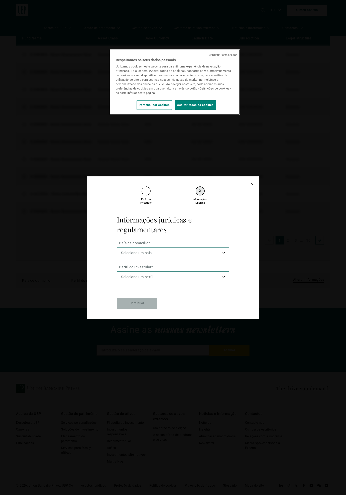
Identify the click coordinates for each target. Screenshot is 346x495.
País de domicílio (134, 243)
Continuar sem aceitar (223, 54)
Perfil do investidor (135, 267)
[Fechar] (251, 183)
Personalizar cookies (154, 105)
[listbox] (173, 252)
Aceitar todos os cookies (195, 105)
